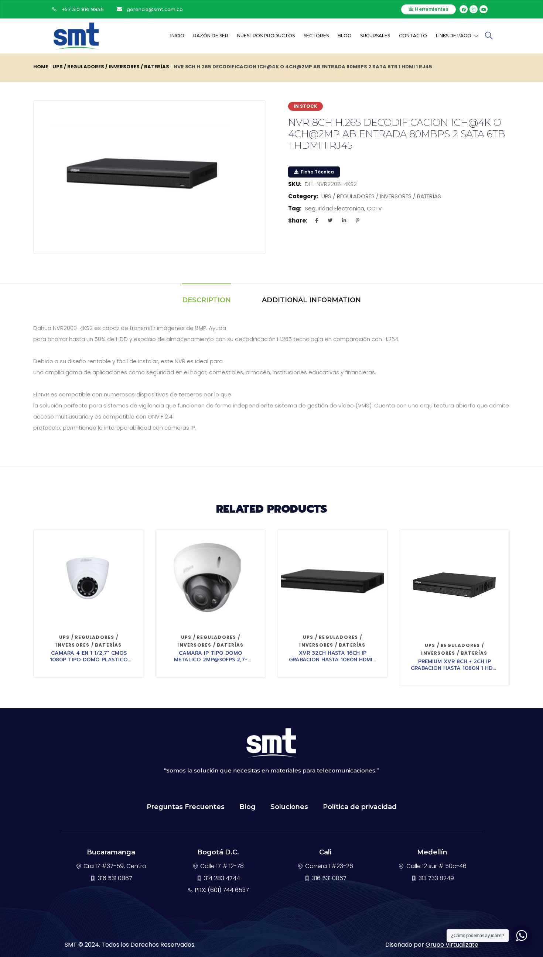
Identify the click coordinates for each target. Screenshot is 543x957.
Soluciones (289, 807)
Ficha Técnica (317, 172)
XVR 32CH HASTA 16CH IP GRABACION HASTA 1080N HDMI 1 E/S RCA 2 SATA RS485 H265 (332, 659)
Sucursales (375, 35)
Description (206, 300)
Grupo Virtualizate (452, 944)
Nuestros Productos (266, 35)
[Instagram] (473, 9)
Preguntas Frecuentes (186, 807)
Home (40, 66)
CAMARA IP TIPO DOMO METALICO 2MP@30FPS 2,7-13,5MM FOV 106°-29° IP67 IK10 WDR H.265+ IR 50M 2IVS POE (210, 663)
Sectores (316, 35)
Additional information (311, 300)
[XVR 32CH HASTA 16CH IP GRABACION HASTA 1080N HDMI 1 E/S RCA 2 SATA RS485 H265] (332, 581)
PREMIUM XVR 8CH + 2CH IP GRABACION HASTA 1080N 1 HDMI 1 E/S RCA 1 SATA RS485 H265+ (454, 668)
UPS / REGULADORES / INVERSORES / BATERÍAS (110, 66)
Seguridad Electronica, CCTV (343, 208)
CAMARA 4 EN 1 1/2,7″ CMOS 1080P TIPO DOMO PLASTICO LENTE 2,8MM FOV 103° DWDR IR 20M (89, 663)
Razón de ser (210, 35)
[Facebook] (464, 9)
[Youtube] (483, 9)
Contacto (413, 35)
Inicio (177, 35)
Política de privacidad (360, 807)
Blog (344, 35)
